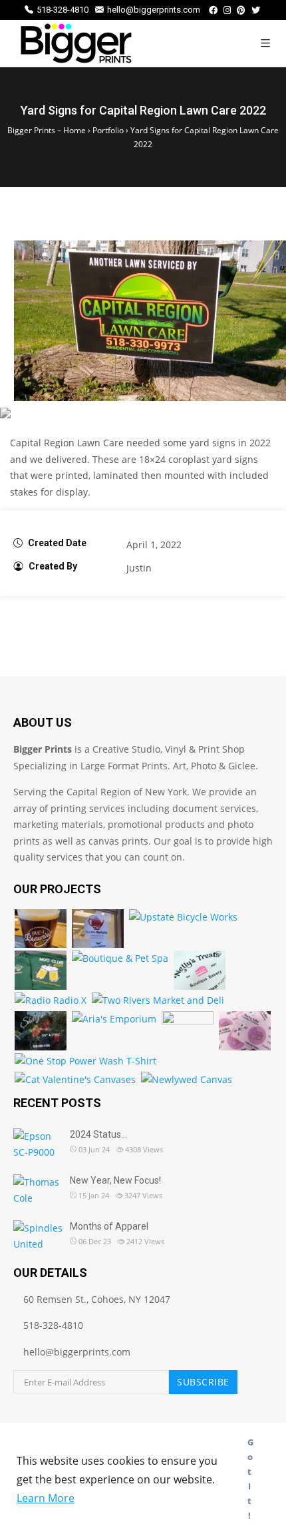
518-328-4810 (62, 9)
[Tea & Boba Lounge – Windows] (98, 929)
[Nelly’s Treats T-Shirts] (199, 970)
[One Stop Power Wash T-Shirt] (85, 1061)
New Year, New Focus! (115, 1180)
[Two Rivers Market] (158, 1000)
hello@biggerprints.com (153, 9)
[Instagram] (227, 10)
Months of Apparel (109, 1226)
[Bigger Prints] (76, 43)
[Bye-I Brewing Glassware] (41, 929)
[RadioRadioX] (50, 1000)
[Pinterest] (241, 10)
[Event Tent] (188, 1030)
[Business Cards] (245, 1030)
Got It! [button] (250, 1479)
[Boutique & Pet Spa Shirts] (120, 959)
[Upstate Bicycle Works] (183, 917)
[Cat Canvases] (75, 1080)
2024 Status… (98, 1134)
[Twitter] (255, 10)
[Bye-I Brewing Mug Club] (41, 970)
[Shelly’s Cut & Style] (41, 1030)
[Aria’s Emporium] (114, 1019)
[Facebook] (213, 10)
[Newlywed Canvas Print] (186, 1080)
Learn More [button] (45, 1498)
